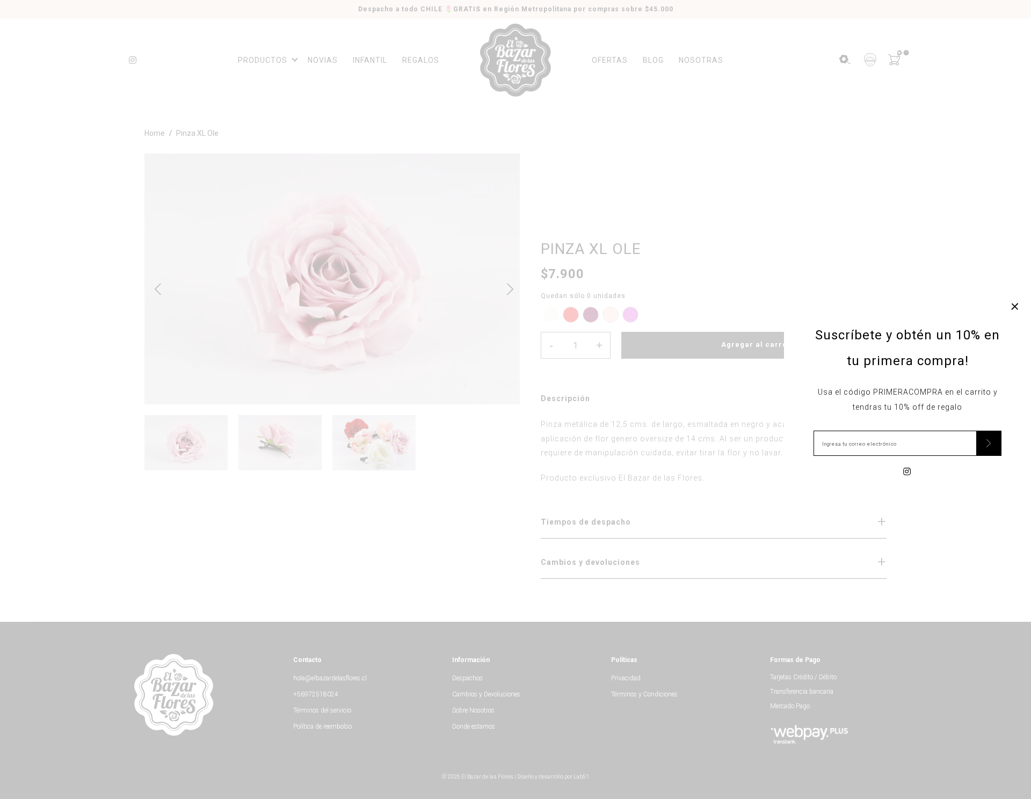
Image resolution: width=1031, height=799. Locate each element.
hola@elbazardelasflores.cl (330, 678)
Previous (158, 288)
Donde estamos (473, 726)
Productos (262, 60)
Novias (323, 60)
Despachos (467, 678)
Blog (653, 60)
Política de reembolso (322, 726)
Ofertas (610, 60)
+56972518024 (315, 694)
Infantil (370, 60)
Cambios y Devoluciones (486, 694)
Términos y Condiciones (644, 694)
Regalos (420, 60)
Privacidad (626, 678)
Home (154, 133)
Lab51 (581, 777)
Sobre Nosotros (473, 710)
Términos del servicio (322, 710)
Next (506, 288)
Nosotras (701, 60)
